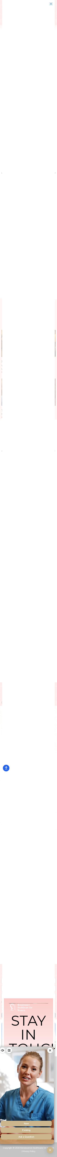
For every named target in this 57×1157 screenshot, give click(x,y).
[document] (28, 578)
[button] (51, 4)
